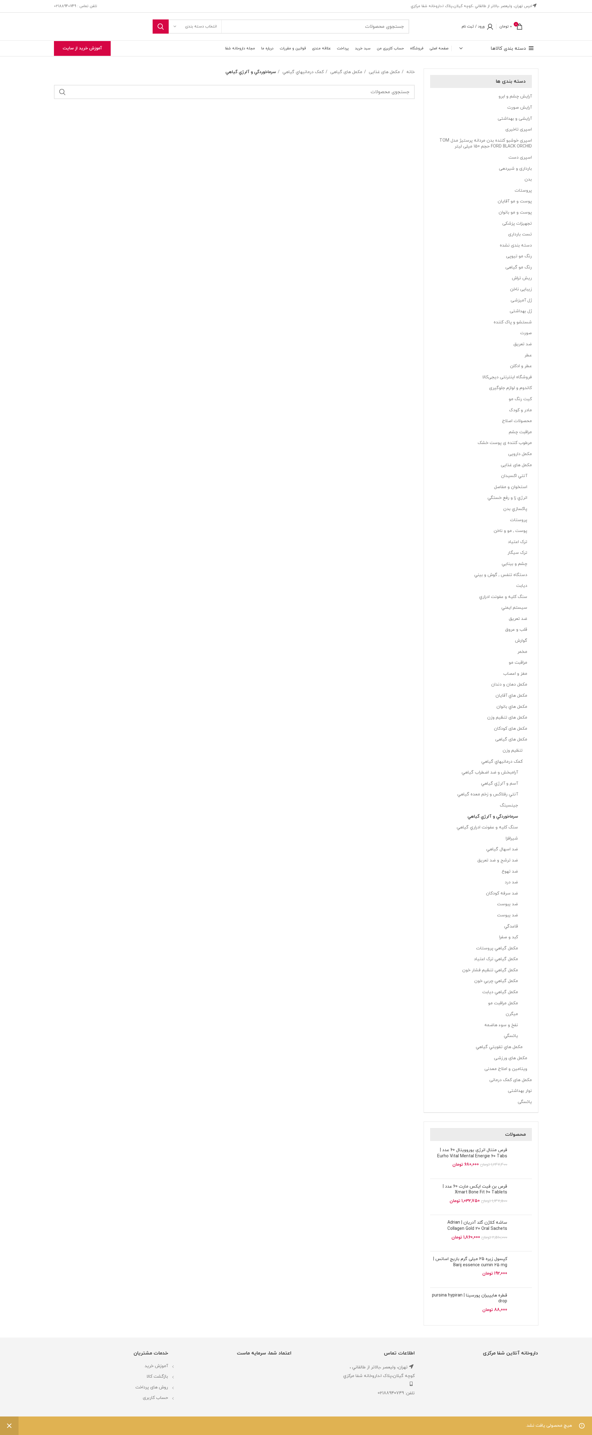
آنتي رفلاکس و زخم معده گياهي (487, 794)
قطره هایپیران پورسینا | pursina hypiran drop (469, 1298)
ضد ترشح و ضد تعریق (497, 860)
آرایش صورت (519, 107)
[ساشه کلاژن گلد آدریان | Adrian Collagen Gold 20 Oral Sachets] (522, 1233)
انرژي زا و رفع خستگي (507, 498)
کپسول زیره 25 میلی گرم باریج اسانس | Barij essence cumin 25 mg (470, 1262)
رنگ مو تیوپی (519, 256)
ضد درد (511, 882)
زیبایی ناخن (521, 289)
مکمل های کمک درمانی (510, 1080)
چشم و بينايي (514, 564)
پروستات (523, 190)
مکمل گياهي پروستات (497, 948)
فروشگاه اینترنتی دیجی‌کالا (507, 377)
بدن (528, 179)
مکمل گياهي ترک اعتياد (496, 959)
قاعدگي (511, 926)
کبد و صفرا (508, 937)
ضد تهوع (510, 871)
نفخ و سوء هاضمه (501, 1025)
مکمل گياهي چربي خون (496, 981)
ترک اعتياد (517, 542)
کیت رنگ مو (520, 399)
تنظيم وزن (513, 750)
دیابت (521, 586)
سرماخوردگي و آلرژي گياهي (492, 816)
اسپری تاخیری (518, 129)
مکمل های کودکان (510, 729)
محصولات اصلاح (517, 421)
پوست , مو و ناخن (510, 531)
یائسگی (525, 1102)
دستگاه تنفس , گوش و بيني (500, 575)
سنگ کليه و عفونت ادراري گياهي (487, 827)
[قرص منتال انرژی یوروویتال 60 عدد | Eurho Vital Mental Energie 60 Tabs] (522, 1160)
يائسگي (511, 1036)
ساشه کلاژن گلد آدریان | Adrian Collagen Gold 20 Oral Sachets (477, 1226)
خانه (410, 72)
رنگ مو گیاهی (518, 267)
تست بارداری (520, 234)
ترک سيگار (517, 553)
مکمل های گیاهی (511, 739)
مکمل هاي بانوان (511, 707)
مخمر (522, 652)
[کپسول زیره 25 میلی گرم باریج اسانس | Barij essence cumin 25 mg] (522, 1269)
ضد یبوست (507, 915)
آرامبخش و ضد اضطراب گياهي (490, 772)
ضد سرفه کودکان (502, 893)
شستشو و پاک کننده (513, 322)
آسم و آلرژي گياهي (499, 783)
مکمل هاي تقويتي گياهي (499, 1047)
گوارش (521, 641)
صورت (526, 333)
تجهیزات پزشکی (517, 223)
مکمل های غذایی (516, 465)
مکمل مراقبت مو (503, 1003)
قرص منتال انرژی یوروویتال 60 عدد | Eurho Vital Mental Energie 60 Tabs (472, 1153)
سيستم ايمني (514, 608)
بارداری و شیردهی (515, 169)
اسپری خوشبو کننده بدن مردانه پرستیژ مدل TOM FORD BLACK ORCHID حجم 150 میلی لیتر (485, 144)
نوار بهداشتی (520, 1091)
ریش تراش (522, 278)
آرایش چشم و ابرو (515, 96)
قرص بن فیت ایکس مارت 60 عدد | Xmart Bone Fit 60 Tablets (475, 1190)
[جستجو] (161, 26)
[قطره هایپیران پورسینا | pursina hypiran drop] (522, 1305)
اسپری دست (520, 157)
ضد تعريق (518, 619)
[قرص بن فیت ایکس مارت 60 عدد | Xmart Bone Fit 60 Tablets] (522, 1197)
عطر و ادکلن (521, 366)
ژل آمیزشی (521, 300)
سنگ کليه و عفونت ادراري (503, 597)
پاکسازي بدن (515, 509)
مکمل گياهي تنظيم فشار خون (490, 970)
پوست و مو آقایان (515, 201)
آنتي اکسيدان (514, 476)
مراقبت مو (518, 663)
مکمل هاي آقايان (511, 696)
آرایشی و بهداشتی (515, 119)
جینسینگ (509, 805)
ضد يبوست (507, 904)
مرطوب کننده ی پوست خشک (505, 443)
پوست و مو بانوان (515, 212)
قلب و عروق (516, 629)
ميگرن (512, 1014)
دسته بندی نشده (516, 245)
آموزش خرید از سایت (82, 48)
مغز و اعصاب (515, 674)
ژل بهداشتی (521, 311)
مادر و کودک (520, 410)
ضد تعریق (522, 344)
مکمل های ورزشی (510, 1058)
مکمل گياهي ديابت (500, 992)
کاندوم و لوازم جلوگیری (510, 388)
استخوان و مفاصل (510, 487)
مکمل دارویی (520, 454)
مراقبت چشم (520, 432)
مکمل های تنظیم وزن (507, 717)
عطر (528, 355)
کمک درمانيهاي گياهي (502, 762)
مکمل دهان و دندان (509, 684)
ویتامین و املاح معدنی (505, 1069)
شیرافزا (512, 838)
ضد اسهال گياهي (502, 849)
